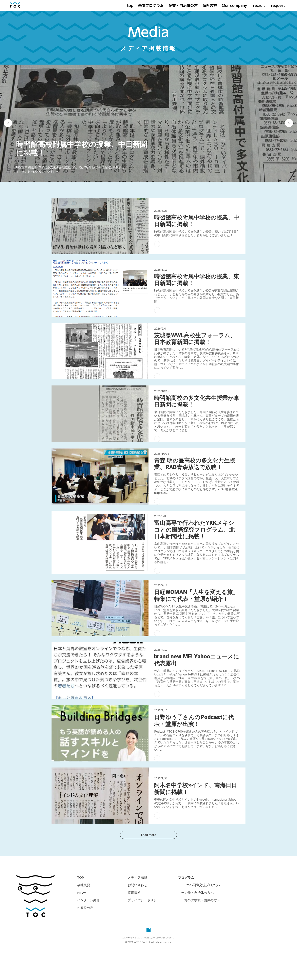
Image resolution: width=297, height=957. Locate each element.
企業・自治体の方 (183, 5)
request (277, 5)
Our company (234, 5)
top (130, 5)
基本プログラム (151, 5)
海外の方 (209, 5)
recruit (258, 5)
